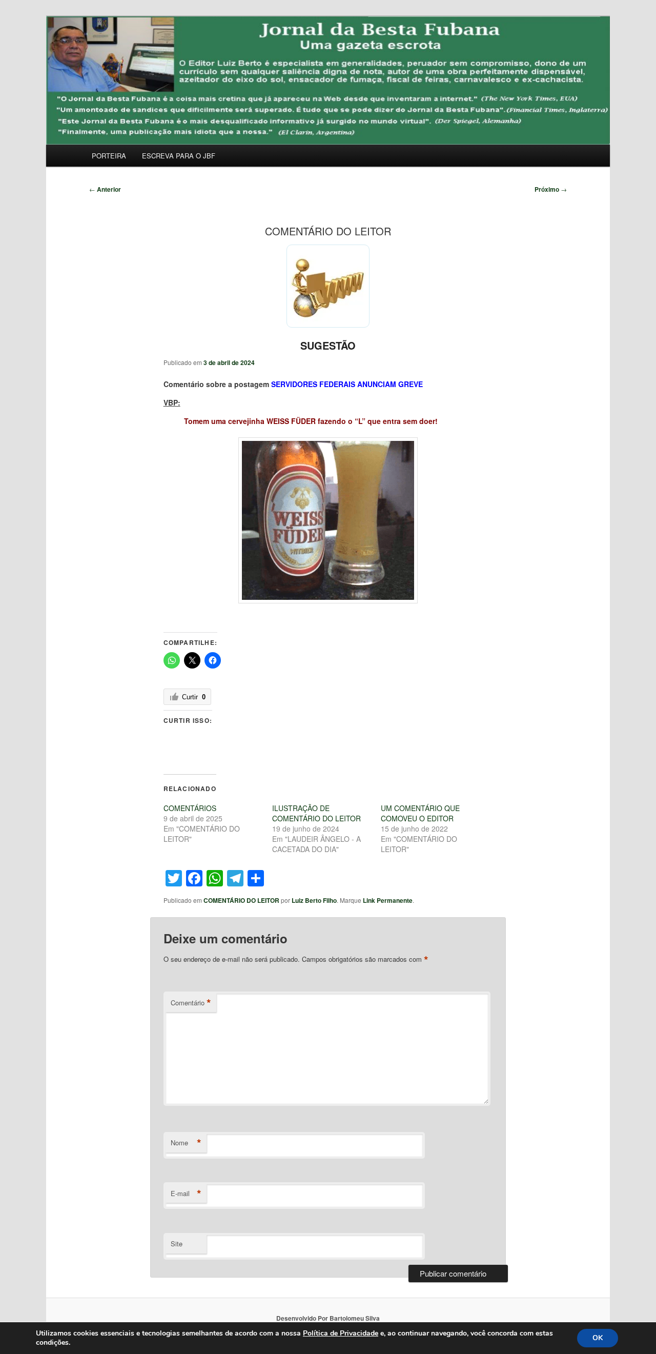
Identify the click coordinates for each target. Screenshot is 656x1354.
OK (597, 1338)
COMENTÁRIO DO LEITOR (241, 900)
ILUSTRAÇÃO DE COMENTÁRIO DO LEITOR (316, 813)
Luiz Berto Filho (314, 900)
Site (176, 1243)
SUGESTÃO (328, 345)
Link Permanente (388, 900)
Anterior (105, 189)
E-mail (186, 1193)
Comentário (191, 1003)
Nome (186, 1143)
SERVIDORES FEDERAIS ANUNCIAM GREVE (347, 384)
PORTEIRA (109, 155)
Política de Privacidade (340, 1333)
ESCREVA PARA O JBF (178, 155)
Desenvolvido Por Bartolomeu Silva (328, 1318)
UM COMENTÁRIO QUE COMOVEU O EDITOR (420, 813)
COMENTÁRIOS (189, 808)
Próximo (551, 189)
